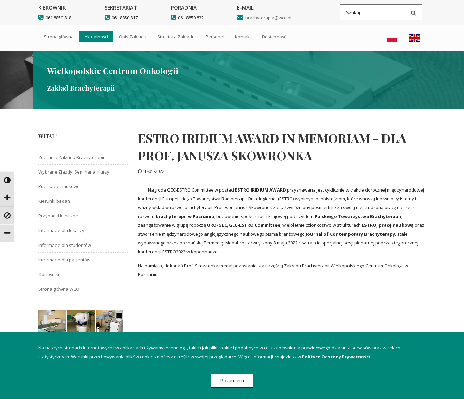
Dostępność (274, 37)
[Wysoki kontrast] (7, 180)
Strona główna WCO (58, 289)
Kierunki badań (54, 201)
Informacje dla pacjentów (64, 260)
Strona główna (59, 37)
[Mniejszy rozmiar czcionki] (7, 233)
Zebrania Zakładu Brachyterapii (71, 157)
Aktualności (96, 37)
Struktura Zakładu (176, 37)
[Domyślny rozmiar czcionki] (7, 215)
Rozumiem (232, 380)
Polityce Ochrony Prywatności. (336, 356)
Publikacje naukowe (59, 186)
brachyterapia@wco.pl (267, 18)
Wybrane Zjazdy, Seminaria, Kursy (73, 172)
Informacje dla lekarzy (61, 230)
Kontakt (243, 37)
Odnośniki (48, 274)
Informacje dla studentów (64, 245)
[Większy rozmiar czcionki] (7, 198)
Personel (215, 37)
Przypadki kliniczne (58, 216)
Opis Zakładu (132, 37)
